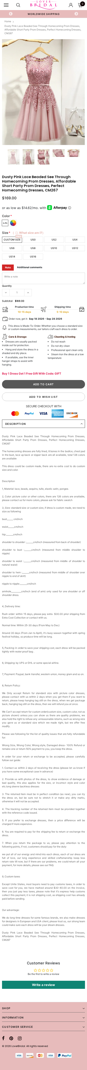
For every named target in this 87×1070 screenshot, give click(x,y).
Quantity (7, 285)
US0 (33, 239)
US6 (12, 248)
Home (7, 21)
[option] (43, 14)
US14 (12, 256)
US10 (54, 248)
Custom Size (12, 239)
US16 (33, 256)
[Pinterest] (11, 1038)
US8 (33, 248)
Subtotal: (7, 301)
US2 (54, 239)
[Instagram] (20, 1038)
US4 (74, 239)
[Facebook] (3, 1038)
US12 (75, 248)
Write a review (43, 985)
